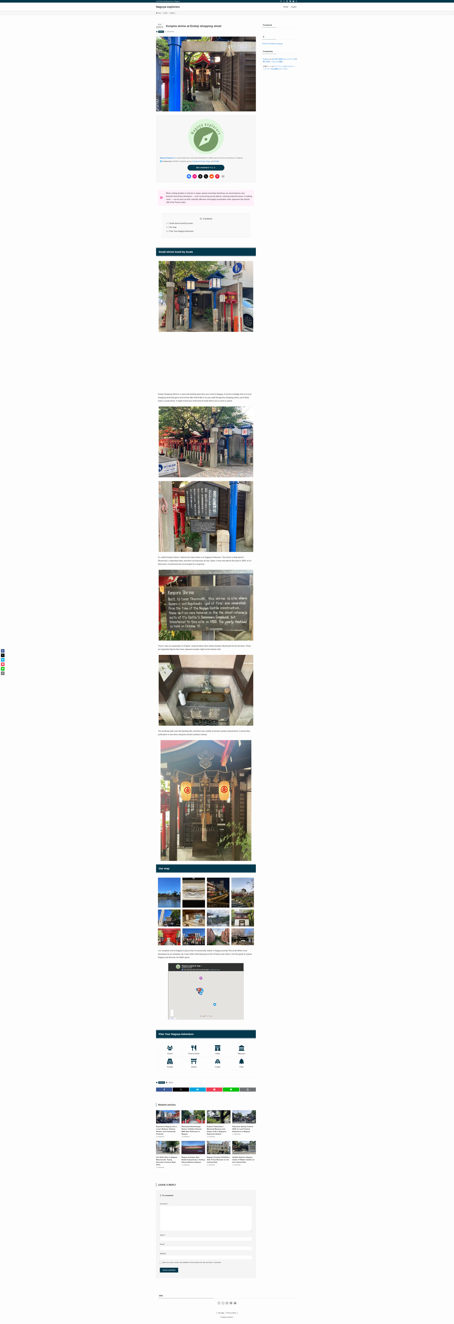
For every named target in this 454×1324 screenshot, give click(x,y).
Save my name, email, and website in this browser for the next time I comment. (191, 1262)
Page (208, 161)
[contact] (293, 1)
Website (163, 1253)
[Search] (296, 1)
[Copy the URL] (248, 1090)
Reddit (216, 161)
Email (162, 1244)
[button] (164, 1090)
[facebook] (281, 1)
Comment (164, 1204)
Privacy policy (231, 1313)
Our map (173, 227)
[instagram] (287, 1)
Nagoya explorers (168, 6)
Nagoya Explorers (167, 158)
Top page (221, 1313)
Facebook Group (198, 161)
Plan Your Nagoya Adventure (181, 231)
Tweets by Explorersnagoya (272, 44)
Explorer (266, 59)
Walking (161, 31)
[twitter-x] (284, 1)
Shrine (171, 1082)
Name (162, 1235)
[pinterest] (290, 1)
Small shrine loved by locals (181, 223)
